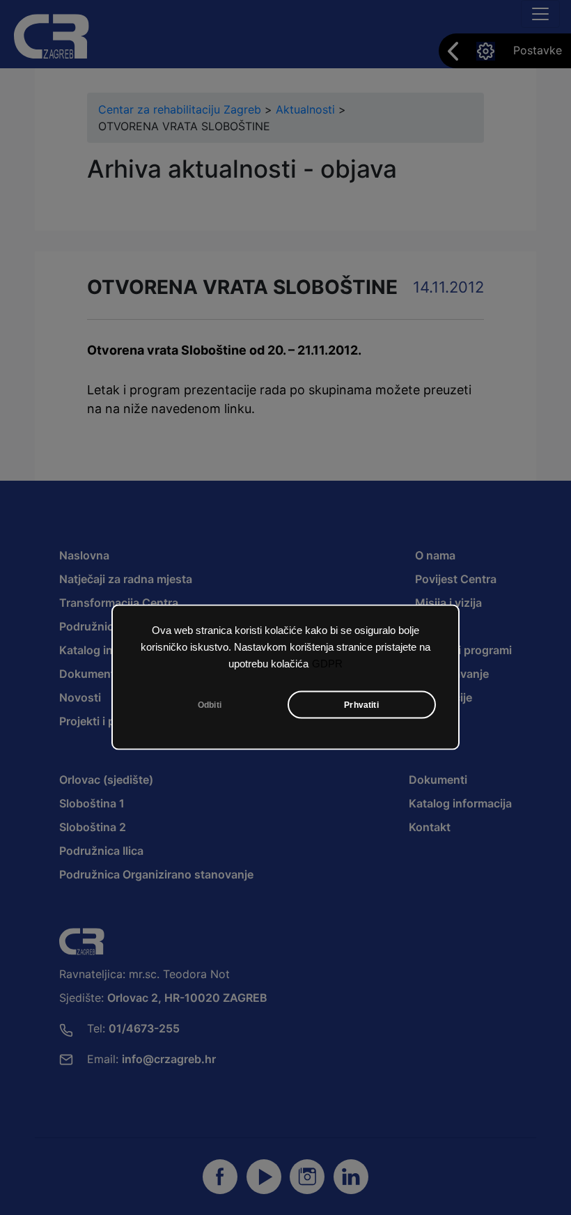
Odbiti (209, 705)
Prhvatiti (361, 705)
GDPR (327, 664)
